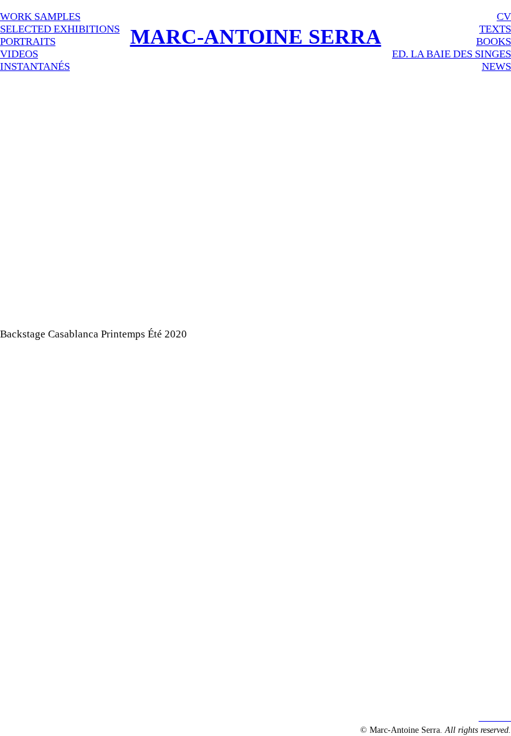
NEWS (496, 66)
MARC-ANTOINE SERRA (255, 36)
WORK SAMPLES (40, 16)
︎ (483, 717)
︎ (507, 717)
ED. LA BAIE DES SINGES (451, 54)
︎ (499, 717)
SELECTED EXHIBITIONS (60, 29)
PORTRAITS (27, 41)
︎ (491, 717)
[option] (255, 189)
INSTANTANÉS (35, 66)
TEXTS (495, 29)
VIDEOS (19, 54)
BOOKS (493, 41)
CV (504, 16)
